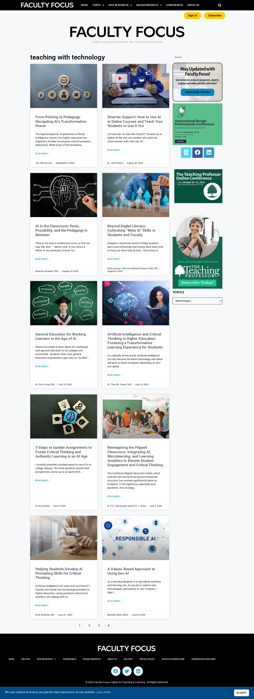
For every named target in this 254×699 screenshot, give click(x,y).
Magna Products (147, 5)
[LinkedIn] (209, 152)
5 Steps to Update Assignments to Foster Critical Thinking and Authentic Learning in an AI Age (63, 451)
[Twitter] (127, 671)
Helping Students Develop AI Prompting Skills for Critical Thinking (59, 573)
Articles (25, 659)
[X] (186, 152)
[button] (220, 5)
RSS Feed (128, 659)
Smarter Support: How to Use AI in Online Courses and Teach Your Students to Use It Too (135, 121)
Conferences (174, 5)
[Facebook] (197, 152)
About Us (193, 5)
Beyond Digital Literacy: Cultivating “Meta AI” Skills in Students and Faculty (131, 230)
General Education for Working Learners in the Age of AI (60, 336)
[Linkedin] (138, 671)
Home (84, 5)
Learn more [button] (103, 692)
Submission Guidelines (203, 659)
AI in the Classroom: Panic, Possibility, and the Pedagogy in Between (61, 230)
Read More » (42, 153)
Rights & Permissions (173, 659)
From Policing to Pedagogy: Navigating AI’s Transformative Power (60, 121)
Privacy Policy (147, 659)
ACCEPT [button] (241, 692)
